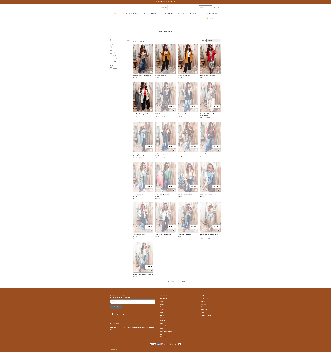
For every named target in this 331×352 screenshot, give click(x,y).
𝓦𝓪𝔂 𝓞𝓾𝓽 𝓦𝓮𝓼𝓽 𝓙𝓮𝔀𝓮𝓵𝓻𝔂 (196, 13)
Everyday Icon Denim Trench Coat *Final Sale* (142, 155)
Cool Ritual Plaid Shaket (163, 234)
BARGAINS (166, 18)
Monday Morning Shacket (141, 114)
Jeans (161, 312)
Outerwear (163, 309)
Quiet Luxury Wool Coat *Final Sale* (165, 155)
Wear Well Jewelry (211, 13)
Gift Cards (200, 18)
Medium (115, 58)
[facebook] (112, 314)
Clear (128, 40)
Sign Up (116, 307)
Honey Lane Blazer (161, 76)
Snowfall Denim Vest (207, 154)
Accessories (182, 13)
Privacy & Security (206, 315)
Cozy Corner (156, 18)
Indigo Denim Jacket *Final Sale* (209, 235)
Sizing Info (204, 307)
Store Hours (204, 299)
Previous (171, 281)
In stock (115, 68)
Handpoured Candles (166, 331)
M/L (114, 53)
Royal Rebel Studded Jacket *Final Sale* (209, 115)
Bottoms (162, 315)
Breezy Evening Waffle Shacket (143, 274)
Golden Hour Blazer (184, 76)
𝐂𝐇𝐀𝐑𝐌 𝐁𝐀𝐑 (175, 18)
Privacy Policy (114, 349)
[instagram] (118, 314)
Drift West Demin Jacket (208, 194)
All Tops (143, 13)
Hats (161, 329)
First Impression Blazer (207, 76)
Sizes (111, 44)
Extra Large (116, 47)
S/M (114, 50)
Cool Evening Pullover (162, 194)
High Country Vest (139, 234)
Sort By (203, 40)
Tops (161, 301)
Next (183, 281)
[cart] (219, 7)
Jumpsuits (163, 320)
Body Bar (146, 18)
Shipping (203, 304)
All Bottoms (154, 13)
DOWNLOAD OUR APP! (188, 18)
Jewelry (162, 323)
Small (114, 55)
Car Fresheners (136, 18)
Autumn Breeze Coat (184, 234)
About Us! (204, 309)
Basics (162, 304)
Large (114, 61)
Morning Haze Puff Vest (185, 194)
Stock (112, 65)
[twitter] (123, 314)
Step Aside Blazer (183, 114)
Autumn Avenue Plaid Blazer (142, 76)
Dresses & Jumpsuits (169, 13)
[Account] (214, 7)
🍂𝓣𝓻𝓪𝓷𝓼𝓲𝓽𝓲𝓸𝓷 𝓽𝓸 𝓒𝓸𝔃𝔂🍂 (120, 13)
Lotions (162, 334)
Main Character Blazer (162, 114)
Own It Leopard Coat (185, 154)
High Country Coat (139, 194)
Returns (203, 301)
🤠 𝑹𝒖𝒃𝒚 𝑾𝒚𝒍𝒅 (210, 18)
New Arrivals (133, 13)
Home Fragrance (123, 18)
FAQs (202, 312)
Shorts (162, 318)
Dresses (162, 307)
